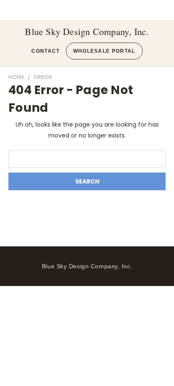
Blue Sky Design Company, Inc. (87, 32)
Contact (45, 51)
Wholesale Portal (104, 51)
